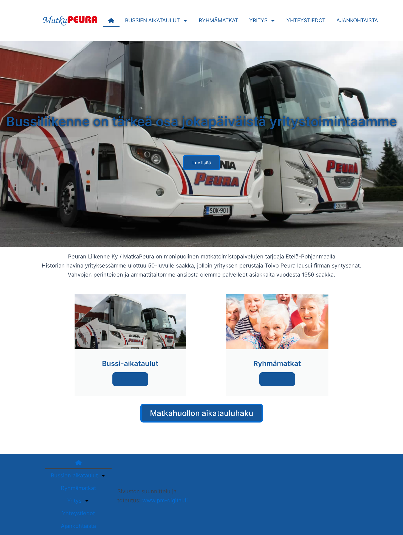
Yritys (258, 20)
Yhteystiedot (305, 20)
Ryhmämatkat (218, 20)
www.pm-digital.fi (165, 500)
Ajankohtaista (357, 20)
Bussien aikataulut (152, 20)
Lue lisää (130, 379)
